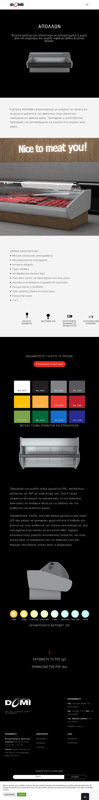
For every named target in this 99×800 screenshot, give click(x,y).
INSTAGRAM (41, 739)
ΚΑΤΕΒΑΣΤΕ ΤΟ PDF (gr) (49, 659)
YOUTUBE (40, 747)
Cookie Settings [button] (9, 794)
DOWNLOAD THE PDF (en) (49, 667)
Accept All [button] (21, 794)
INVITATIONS (72, 743)
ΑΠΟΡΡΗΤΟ (72, 739)
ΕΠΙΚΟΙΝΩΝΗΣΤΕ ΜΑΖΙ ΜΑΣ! (49, 364)
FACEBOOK (40, 743)
